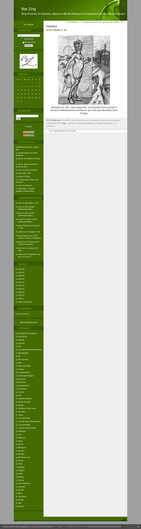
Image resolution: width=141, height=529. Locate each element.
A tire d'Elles (22, 336)
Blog (19, 363)
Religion (21, 470)
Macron (21, 506)
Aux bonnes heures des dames (29, 350)
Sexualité (21, 487)
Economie (22, 379)
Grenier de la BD (24, 402)
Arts (19, 346)
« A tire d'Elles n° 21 (74, 22)
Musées (21, 451)
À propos (28, 126)
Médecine (21, 438)
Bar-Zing (28, 9)
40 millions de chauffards (27, 333)
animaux (21, 343)
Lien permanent (113, 120)
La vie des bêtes (24, 425)
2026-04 (21, 282)
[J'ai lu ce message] (138, 527)
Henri (20, 248)
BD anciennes (23, 314)
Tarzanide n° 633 (33, 232)
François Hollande (25, 398)
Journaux (21, 412)
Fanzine (21, 392)
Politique (21, 467)
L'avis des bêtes (24, 418)
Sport (20, 493)
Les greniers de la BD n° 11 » (111, 22)
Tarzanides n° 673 (31, 203)
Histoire (21, 405)
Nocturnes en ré (24, 457)
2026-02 (21, 289)
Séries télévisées (24, 483)
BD (19, 356)
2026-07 (21, 272)
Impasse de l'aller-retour (27, 408)
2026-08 (21, 269)
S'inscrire (30, 39)
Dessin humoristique (25, 376)
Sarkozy (21, 477)
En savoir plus (115, 527)
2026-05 (21, 279)
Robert (20, 254)
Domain (21, 219)
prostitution (71, 123)
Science (21, 480)
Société (21, 490)
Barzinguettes (23, 353)
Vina (19, 203)
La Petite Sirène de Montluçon (29, 421)
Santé (20, 473)
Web (19, 503)
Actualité (21, 340)
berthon (21, 232)
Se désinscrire (30, 42)
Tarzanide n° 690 (24, 173)
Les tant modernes (25, 185)
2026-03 (21, 285)
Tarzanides (22, 496)
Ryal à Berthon (23, 225)
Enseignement (23, 385)
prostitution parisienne (103, 123)
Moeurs (21, 444)
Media (20, 441)
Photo (20, 464)
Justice (20, 415)
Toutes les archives (25, 302)
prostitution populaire (85, 123)
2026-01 (21, 292)
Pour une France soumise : (28, 170)
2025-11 (21, 298)
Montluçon (22, 447)
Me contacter (28, 24)
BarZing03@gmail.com (28, 322)
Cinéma (21, 369)
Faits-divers (22, 389)
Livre (20, 434)
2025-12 (21, 295)
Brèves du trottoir (24, 366)
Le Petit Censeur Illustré (27, 428)
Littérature (22, 431)
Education (22, 382)
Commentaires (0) (53, 123)
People (20, 461)
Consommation (23, 372)
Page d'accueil (91, 22)
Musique (21, 454)
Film (19, 395)
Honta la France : (24, 176)
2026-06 (21, 276)
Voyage (21, 500)
